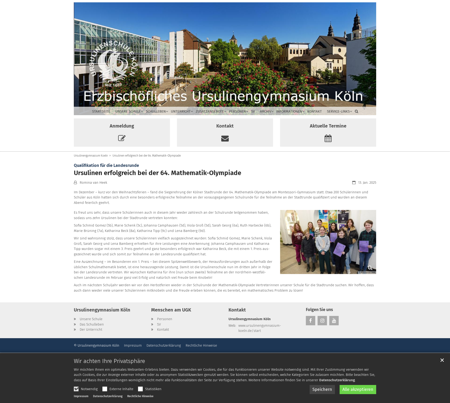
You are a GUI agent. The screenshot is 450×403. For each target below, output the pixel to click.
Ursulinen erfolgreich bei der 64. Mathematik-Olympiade (146, 155)
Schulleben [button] (156, 111)
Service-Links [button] (338, 111)
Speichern (322, 389)
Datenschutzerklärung (337, 380)
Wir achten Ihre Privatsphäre (109, 361)
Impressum (81, 396)
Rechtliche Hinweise (140, 396)
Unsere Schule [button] (128, 111)
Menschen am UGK (171, 310)
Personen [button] (237, 111)
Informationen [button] (289, 111)
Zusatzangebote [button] (210, 111)
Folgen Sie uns (319, 309)
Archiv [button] (265, 111)
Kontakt (314, 111)
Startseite (101, 111)
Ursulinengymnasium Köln (102, 310)
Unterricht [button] (181, 111)
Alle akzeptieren (357, 389)
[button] (355, 112)
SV (253, 111)
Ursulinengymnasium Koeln (91, 155)
